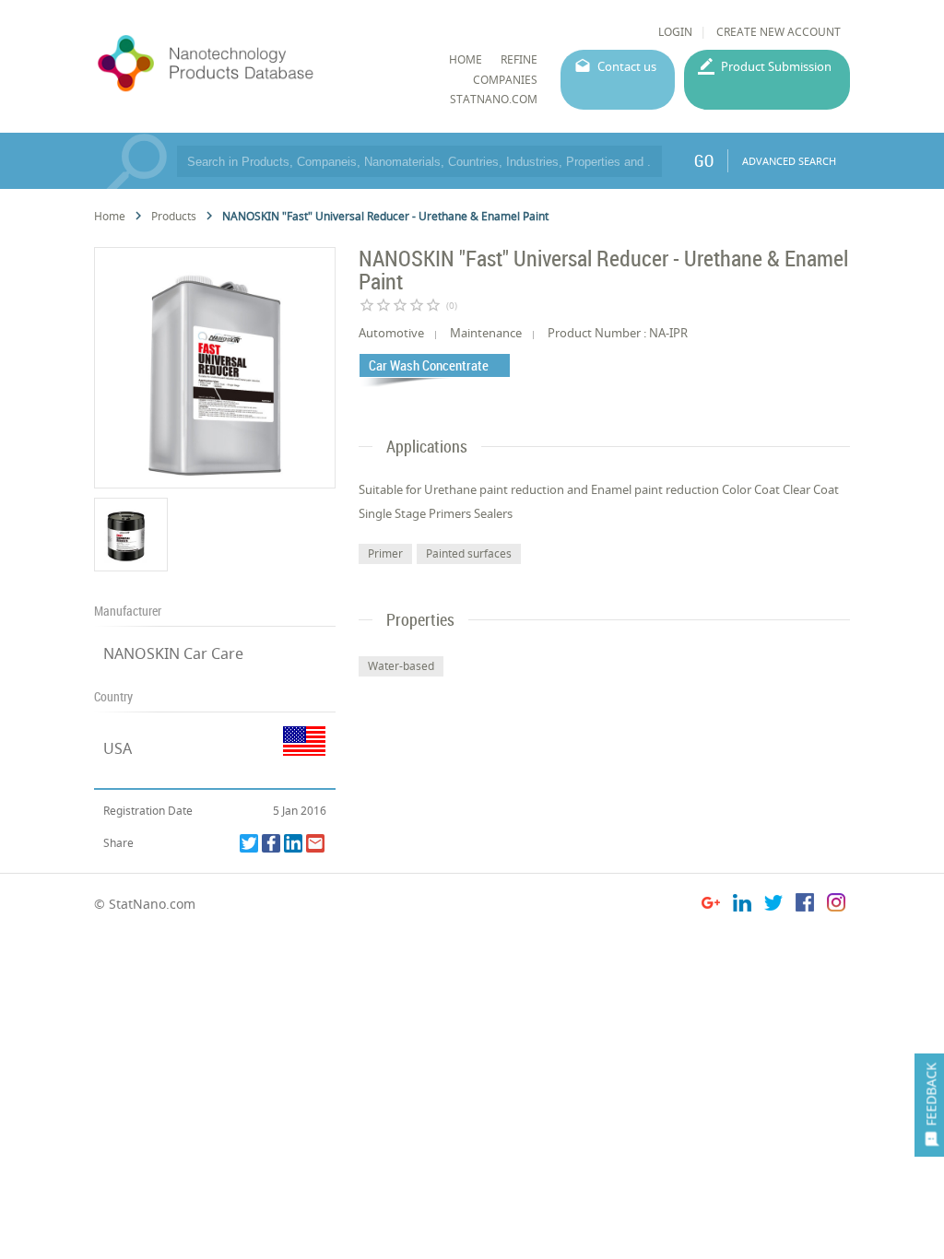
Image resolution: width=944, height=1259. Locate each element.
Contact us (626, 66)
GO (704, 160)
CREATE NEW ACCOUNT (778, 32)
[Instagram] (836, 905)
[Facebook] (271, 843)
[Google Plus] (711, 905)
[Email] (315, 843)
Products (173, 216)
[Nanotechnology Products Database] (253, 64)
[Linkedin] (293, 843)
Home (109, 216)
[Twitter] (249, 843)
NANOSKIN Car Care (173, 653)
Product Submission (776, 66)
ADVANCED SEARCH (789, 161)
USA (117, 748)
